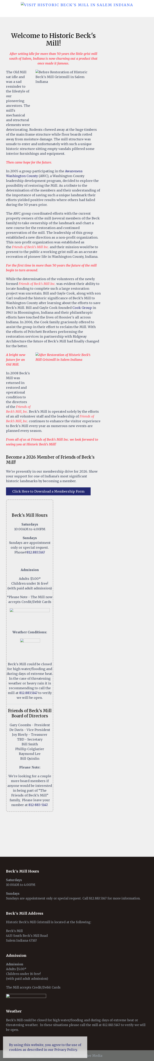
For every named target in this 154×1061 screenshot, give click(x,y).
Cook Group (82, 308)
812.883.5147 (36, 552)
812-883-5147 (37, 805)
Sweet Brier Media (87, 1056)
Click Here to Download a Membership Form (48, 491)
